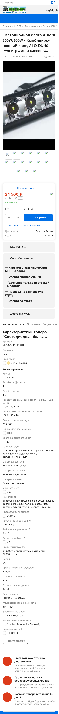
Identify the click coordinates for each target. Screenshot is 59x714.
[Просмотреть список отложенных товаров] (40, 9)
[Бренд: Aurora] (51, 193)
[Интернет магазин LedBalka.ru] (14, 9)
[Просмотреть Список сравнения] (32, 9)
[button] (47, 56)
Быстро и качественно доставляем (29, 660)
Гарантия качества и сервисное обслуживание (31, 679)
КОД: (5, 56)
